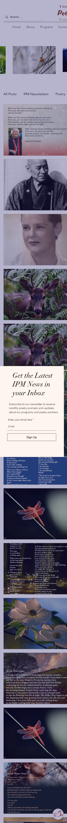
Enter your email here (20, 419)
